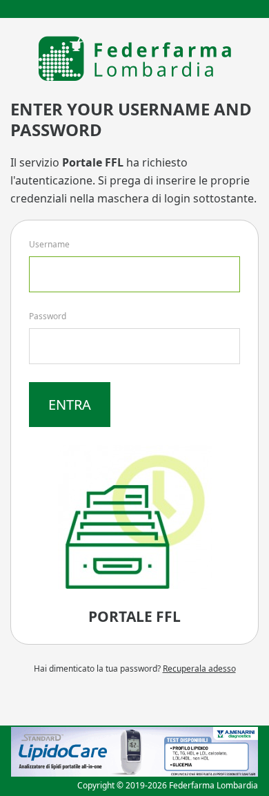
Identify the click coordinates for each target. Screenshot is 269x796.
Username (49, 244)
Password (47, 316)
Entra (69, 404)
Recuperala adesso (199, 668)
